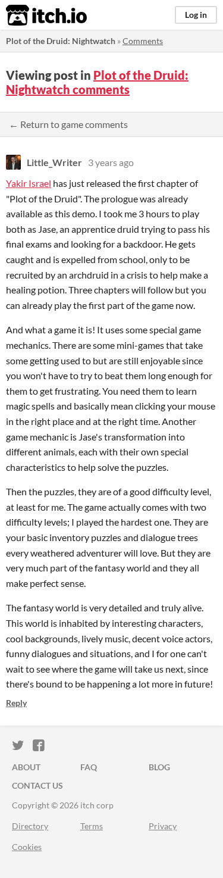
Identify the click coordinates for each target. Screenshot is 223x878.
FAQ (88, 767)
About (26, 767)
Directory (30, 826)
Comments (143, 41)
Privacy (163, 826)
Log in (196, 15)
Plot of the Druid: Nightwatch (60, 41)
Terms (91, 826)
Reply (16, 703)
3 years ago (111, 162)
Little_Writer (54, 162)
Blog (159, 767)
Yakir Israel (28, 183)
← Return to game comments (68, 124)
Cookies (27, 847)
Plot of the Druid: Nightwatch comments (97, 82)
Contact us (37, 785)
